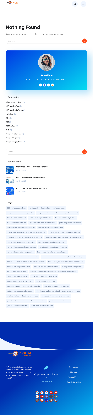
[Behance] (46, 396)
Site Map (73, 372)
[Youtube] (56, 392)
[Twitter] (37, 392)
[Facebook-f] (42, 392)
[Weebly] (37, 400)
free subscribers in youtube (65, 218)
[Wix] (46, 400)
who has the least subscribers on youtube (22, 296)
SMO (7, 130)
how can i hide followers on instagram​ (21, 227)
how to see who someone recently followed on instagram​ (63, 257)
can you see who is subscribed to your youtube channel (57, 213)
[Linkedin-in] (46, 392)
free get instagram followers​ (40, 218)
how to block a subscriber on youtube (21, 242)
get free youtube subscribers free (42, 223)
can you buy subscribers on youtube (20, 213)
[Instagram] (51, 392)
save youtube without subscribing (44, 276)
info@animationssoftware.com (46, 376)
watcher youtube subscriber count (20, 291)
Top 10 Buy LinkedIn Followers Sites (30, 177)
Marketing (9, 114)
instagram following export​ (72, 267)
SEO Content (10, 126)
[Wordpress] (56, 396)
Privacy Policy (73, 377)
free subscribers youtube (16, 223)
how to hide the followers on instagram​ (51, 252)
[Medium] (37, 396)
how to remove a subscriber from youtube (22, 257)
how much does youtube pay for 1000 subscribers (64, 237)
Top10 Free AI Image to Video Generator (32, 167)
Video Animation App (14, 134)
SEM (7, 118)
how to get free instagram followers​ (53, 247)
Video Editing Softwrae (14, 142)
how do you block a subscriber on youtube (64, 232)
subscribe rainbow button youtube (20, 281)
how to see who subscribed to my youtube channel (25, 262)
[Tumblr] (51, 396)
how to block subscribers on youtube (52, 242)
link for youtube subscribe (16, 271)
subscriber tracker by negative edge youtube (23, 286)
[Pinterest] (42, 396)
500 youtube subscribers (16, 208)
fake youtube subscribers (16, 218)
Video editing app (12, 138)
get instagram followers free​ (70, 223)
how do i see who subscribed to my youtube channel (26, 232)
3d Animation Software (14, 110)
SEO (7, 122)
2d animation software (14, 102)
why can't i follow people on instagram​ (56, 296)
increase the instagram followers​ (46, 267)
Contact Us (73, 367)
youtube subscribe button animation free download (26, 301)
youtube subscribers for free (42, 306)
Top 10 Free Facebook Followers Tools (31, 188)
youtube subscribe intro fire (17, 306)
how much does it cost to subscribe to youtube (24, 237)
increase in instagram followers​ (18, 267)
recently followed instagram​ (17, 276)
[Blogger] (42, 400)
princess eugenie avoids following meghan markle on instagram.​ (53, 271)
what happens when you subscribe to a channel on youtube (58, 291)
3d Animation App (12, 106)
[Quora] (51, 400)
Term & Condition (74, 382)
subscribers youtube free (45, 281)
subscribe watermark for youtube (56, 286)
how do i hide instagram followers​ (50, 227)
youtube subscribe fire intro (59, 301)
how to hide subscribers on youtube (20, 252)
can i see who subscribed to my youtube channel (47, 208)
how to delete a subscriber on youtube (21, 247)
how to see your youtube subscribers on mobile (65, 262)
